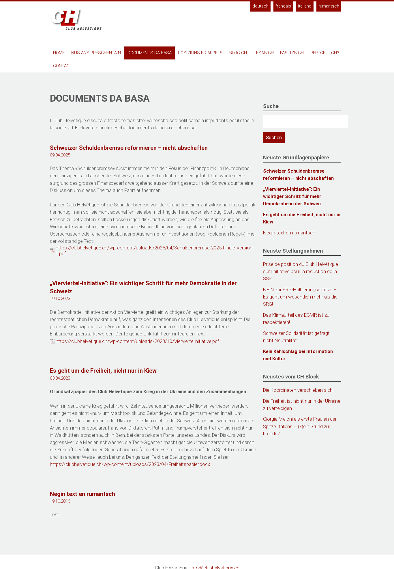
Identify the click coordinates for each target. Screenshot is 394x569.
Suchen (274, 137)
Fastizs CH (292, 52)
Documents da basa (149, 52)
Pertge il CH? (324, 52)
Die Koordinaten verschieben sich (298, 390)
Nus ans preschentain (96, 52)
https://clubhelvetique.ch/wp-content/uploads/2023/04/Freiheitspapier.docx (130, 464)
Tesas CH (264, 52)
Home (59, 52)
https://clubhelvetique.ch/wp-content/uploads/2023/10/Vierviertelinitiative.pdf (137, 341)
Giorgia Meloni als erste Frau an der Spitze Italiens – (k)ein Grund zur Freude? (300, 426)
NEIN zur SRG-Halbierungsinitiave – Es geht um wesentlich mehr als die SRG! (300, 297)
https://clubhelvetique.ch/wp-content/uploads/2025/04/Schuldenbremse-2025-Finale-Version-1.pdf (155, 250)
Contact (62, 65)
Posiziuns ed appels (200, 52)
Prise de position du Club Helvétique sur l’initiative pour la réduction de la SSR (300, 271)
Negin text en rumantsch (82, 493)
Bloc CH (238, 52)
